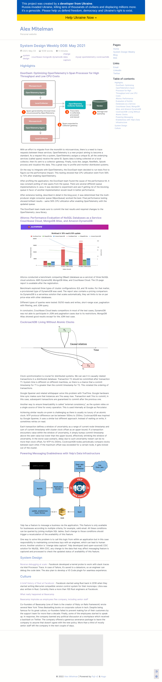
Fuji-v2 (95, 676)
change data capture (67, 57)
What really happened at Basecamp (37, 594)
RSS (115, 58)
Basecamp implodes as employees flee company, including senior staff (54, 599)
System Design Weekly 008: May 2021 (52, 46)
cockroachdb (102, 57)
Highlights (119, 82)
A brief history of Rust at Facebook (37, 583)
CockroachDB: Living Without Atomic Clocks (47, 322)
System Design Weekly (124, 52)
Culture (118, 128)
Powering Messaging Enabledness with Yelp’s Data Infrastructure (60, 453)
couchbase (37, 57)
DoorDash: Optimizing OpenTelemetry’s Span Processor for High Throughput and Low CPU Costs (126, 90)
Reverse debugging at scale (33, 564)
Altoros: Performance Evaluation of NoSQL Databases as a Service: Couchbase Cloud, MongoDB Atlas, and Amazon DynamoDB (61, 219)
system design (26, 57)
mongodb (47, 57)
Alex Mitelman (36, 29)
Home (116, 49)
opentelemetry (89, 57)
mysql (78, 57)
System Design (121, 125)
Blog (115, 55)
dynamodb (57, 57)
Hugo (103, 676)
